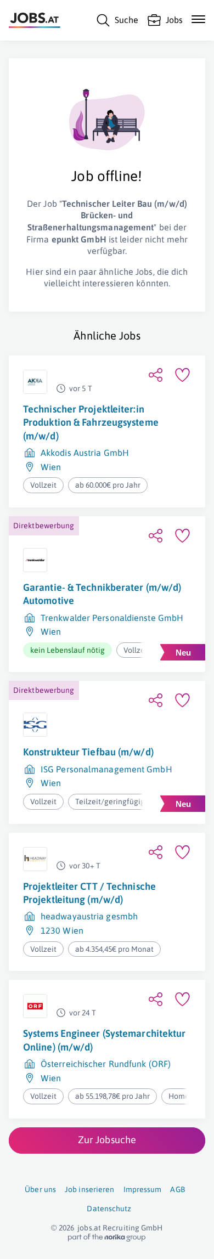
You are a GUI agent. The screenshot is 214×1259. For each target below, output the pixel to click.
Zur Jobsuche (107, 1139)
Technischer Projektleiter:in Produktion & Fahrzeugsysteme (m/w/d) (91, 422)
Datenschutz (109, 1208)
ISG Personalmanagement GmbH (106, 769)
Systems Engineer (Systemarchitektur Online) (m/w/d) (104, 1039)
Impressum (142, 1189)
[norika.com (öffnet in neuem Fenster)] (106, 1237)
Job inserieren (89, 1189)
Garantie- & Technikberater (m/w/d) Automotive (102, 593)
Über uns (40, 1189)
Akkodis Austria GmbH (85, 453)
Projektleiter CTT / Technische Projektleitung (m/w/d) (89, 892)
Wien (51, 467)
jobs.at (89, 1227)
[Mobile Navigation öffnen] (198, 19)
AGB (177, 1189)
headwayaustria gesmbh (89, 916)
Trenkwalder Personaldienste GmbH (112, 618)
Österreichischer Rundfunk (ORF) (106, 1064)
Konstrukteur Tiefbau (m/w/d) (88, 752)
